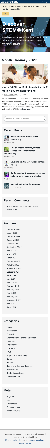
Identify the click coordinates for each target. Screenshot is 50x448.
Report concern (25, 443)
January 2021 (13, 290)
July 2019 (11, 304)
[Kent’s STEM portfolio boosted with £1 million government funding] (25, 79)
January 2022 (13, 265)
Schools (10, 359)
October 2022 (13, 244)
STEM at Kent (13, 369)
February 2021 (13, 286)
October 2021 (13, 272)
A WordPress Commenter (18, 206)
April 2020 (11, 293)
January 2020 (13, 297)
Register (10, 396)
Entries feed (12, 404)
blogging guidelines (36, 440)
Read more (26, 109)
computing (11, 341)
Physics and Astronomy (17, 355)
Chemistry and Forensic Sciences (21, 338)
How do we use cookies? (11, 9)
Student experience (15, 373)
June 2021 (11, 275)
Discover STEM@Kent (17, 27)
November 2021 (14, 268)
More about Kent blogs (14, 440)
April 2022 (11, 254)
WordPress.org (13, 411)
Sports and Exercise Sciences (20, 366)
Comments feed (13, 407)
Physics (10, 352)
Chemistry (11, 334)
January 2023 (13, 240)
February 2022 (13, 261)
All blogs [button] (44, 2)
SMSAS (10, 362)
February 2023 (13, 236)
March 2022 (12, 258)
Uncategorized (13, 377)
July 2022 (11, 251)
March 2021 (12, 282)
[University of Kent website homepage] (10, 2)
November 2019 (14, 300)
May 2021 (11, 279)
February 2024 (13, 229)
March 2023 (12, 233)
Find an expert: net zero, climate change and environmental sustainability (22, 151)
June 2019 (11, 307)
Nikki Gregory (9, 95)
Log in (9, 400)
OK (5, 14)
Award (9, 327)
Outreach (11, 348)
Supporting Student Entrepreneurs (26, 184)
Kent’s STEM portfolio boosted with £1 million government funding (25, 89)
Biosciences (12, 331)
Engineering (12, 345)
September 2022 (14, 247)
